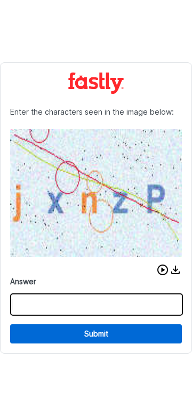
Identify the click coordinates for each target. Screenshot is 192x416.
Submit (96, 333)
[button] (162, 269)
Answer (23, 281)
